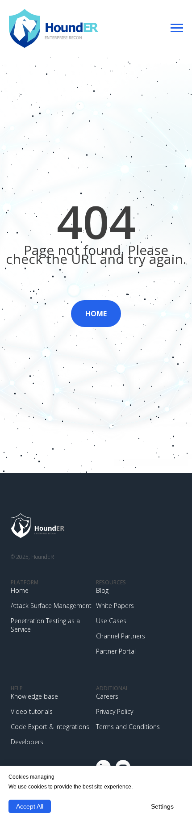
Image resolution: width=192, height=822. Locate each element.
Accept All (29, 806)
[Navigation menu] (177, 28)
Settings (162, 806)
